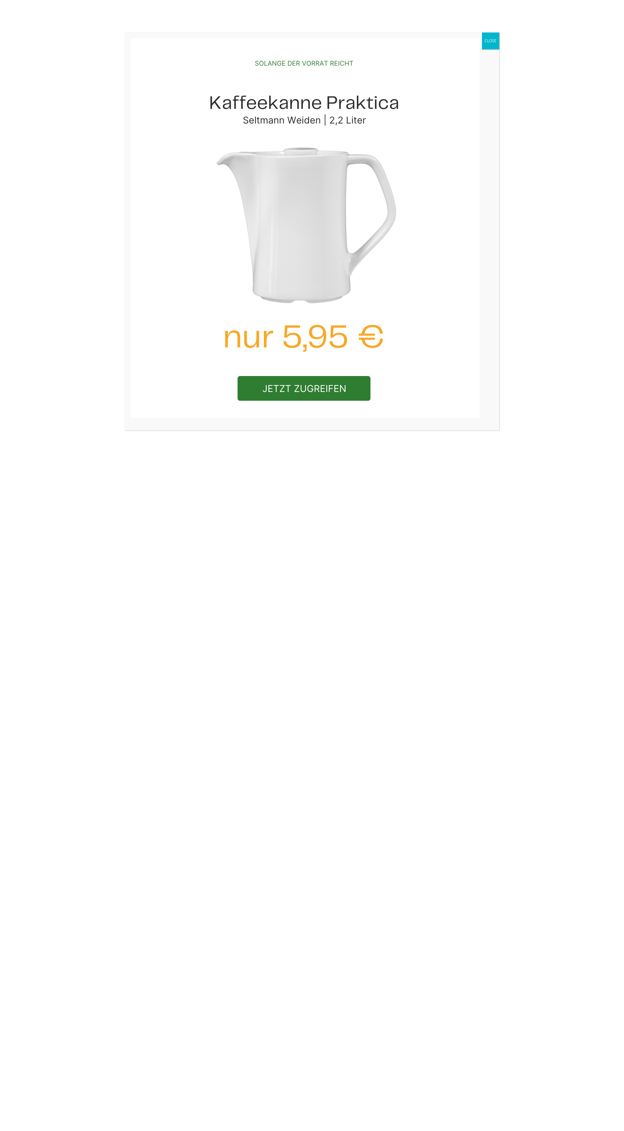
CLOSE (491, 41)
